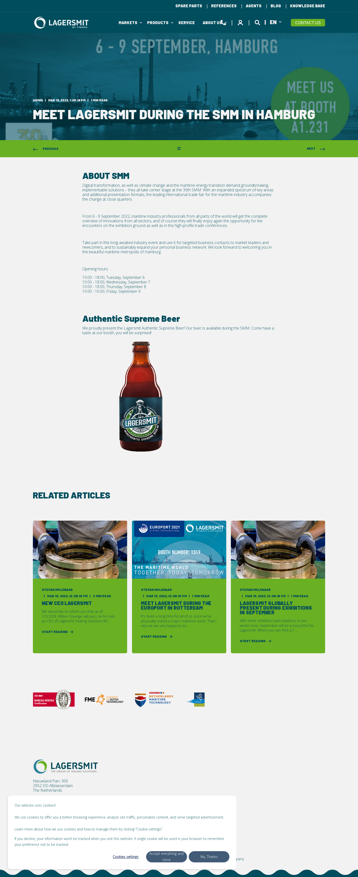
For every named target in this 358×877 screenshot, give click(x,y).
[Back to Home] (62, 22)
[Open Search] (258, 21)
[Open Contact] (223, 21)
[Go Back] (179, 148)
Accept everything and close (166, 856)
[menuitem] (188, 6)
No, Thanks (209, 856)
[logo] (66, 766)
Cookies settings (126, 856)
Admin (38, 100)
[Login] (241, 21)
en (273, 22)
